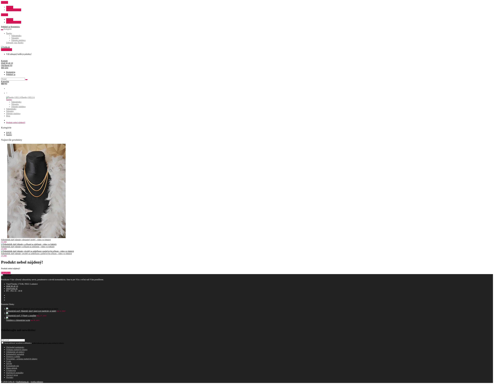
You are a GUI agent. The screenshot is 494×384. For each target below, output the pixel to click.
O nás (8, 361)
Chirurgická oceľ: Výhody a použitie (21, 316)
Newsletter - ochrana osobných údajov (21, 359)
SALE (8, 132)
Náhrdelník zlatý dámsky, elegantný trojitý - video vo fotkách (26, 240)
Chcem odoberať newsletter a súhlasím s (34, 343)
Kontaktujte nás (12, 366)
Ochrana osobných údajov (17, 349)
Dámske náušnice (18, 40)
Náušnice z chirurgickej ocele (18, 320)
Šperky (9, 33)
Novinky (9, 377)
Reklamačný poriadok (15, 354)
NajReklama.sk (22, 382)
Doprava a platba (13, 356)
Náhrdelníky (16, 36)
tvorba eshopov (37, 382)
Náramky (15, 38)
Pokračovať (6, 273)
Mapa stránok (11, 368)
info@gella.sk (11, 288)
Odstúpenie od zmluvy (15, 352)
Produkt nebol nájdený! (15, 122)
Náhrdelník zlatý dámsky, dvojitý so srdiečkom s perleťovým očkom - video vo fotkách (36, 253)
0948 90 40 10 (12, 286)
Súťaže (9, 363)
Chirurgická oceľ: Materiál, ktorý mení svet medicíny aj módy (31, 311)
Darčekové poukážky (15, 373)
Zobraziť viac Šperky (15, 43)
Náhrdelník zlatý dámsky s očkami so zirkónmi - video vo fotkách (27, 247)
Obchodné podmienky (15, 347)
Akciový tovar (12, 375)
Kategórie (5, 81)
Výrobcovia (11, 370)
